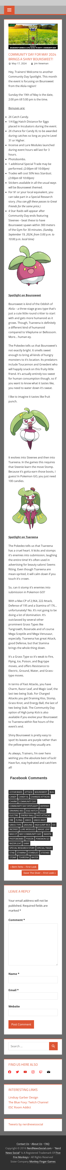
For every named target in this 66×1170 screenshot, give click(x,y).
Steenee (45, 852)
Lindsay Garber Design (23, 1097)
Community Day (27, 801)
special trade (44, 848)
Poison (30, 838)
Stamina (21, 852)
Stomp (12, 857)
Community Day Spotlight (23, 806)
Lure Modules (28, 829)
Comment (16, 920)
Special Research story (22, 848)
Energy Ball (27, 815)
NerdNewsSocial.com (39, 1148)
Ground (28, 824)
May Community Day (30, 834)
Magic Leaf (44, 829)
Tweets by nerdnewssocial (25, 1124)
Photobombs (16, 838)
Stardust (33, 852)
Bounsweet (41, 792)
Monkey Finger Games (42, 1161)
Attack (28, 792)
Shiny (26, 843)
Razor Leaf (15, 843)
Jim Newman (41, 63)
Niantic (48, 834)
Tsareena (24, 857)
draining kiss (16, 810)
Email (13, 990)
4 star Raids (15, 792)
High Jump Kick (42, 824)
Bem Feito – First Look (24, 867)
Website (14, 1006)
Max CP (13, 834)
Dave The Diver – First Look (38, 873)
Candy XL (23, 796)
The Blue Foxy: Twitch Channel (28, 1102)
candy (12, 796)
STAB (12, 852)
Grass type (15, 824)
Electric (13, 815)
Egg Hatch (32, 810)
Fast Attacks (43, 815)
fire (11, 820)
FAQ (47, 1143)
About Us (36, 1143)
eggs (43, 810)
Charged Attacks (40, 796)
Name (13, 974)
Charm (13, 801)
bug (52, 792)
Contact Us (23, 1143)
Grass (28, 820)
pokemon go (42, 838)
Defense (44, 806)
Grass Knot (40, 820)
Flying (19, 820)
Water (34, 857)
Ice (54, 824)
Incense (13, 829)
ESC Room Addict (19, 1107)
